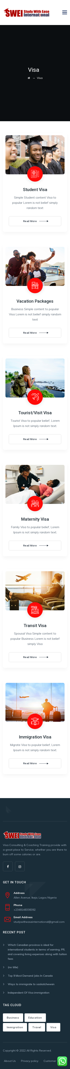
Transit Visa (35, 625)
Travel (36, 1027)
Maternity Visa (35, 519)
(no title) (13, 967)
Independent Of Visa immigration (28, 992)
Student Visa (35, 189)
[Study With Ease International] (26, 12)
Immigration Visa (35, 737)
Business (13, 1017)
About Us (10, 1061)
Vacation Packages (35, 301)
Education (35, 1017)
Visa (53, 1027)
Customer (50, 1061)
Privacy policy (29, 1061)
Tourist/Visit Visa (35, 412)
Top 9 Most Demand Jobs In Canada (30, 975)
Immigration (15, 1027)
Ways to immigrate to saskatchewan (31, 984)
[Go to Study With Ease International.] (29, 78)
